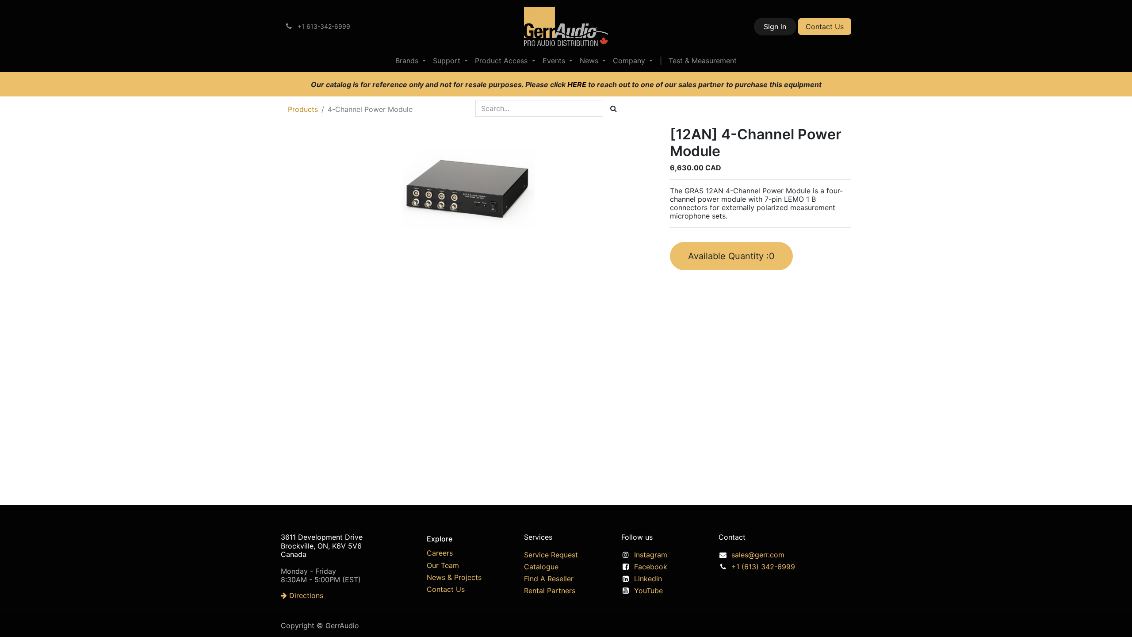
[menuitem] (410, 61)
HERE (577, 84)
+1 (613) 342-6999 (763, 566)
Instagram (650, 554)
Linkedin (648, 578)
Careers (440, 553)
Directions (305, 595)
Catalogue (541, 566)
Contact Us (825, 26)
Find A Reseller (549, 578)
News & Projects (454, 577)
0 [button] (731, 256)
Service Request (551, 554)
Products (303, 109)
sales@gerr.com (757, 554)
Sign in (775, 26)
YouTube (648, 590)
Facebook (650, 566)
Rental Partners (549, 590)
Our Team (443, 565)
